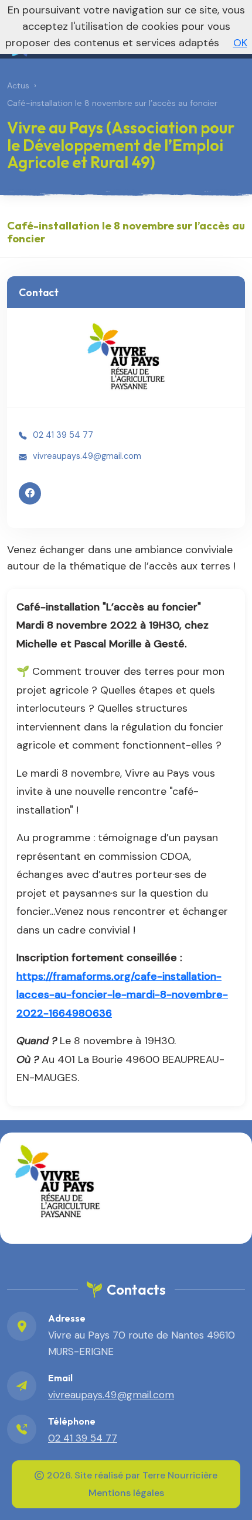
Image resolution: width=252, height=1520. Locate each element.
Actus (18, 85)
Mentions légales (126, 1493)
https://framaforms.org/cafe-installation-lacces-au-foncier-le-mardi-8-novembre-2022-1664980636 (122, 994)
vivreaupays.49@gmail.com (87, 456)
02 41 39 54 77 (63, 435)
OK (240, 43)
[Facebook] (30, 493)
